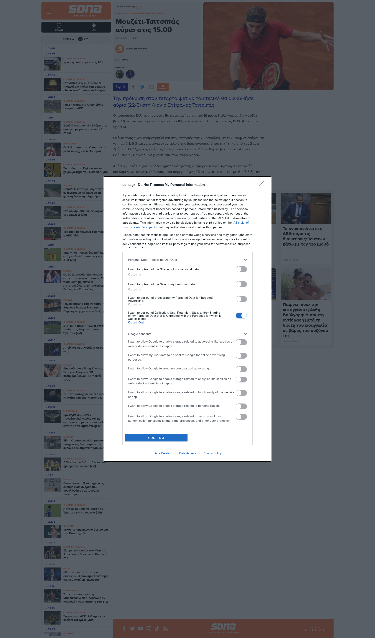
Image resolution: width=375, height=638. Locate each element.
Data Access (187, 453)
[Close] (262, 185)
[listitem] (187, 259)
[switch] (241, 269)
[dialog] (187, 319)
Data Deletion (163, 453)
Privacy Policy (212, 453)
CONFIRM (156, 438)
